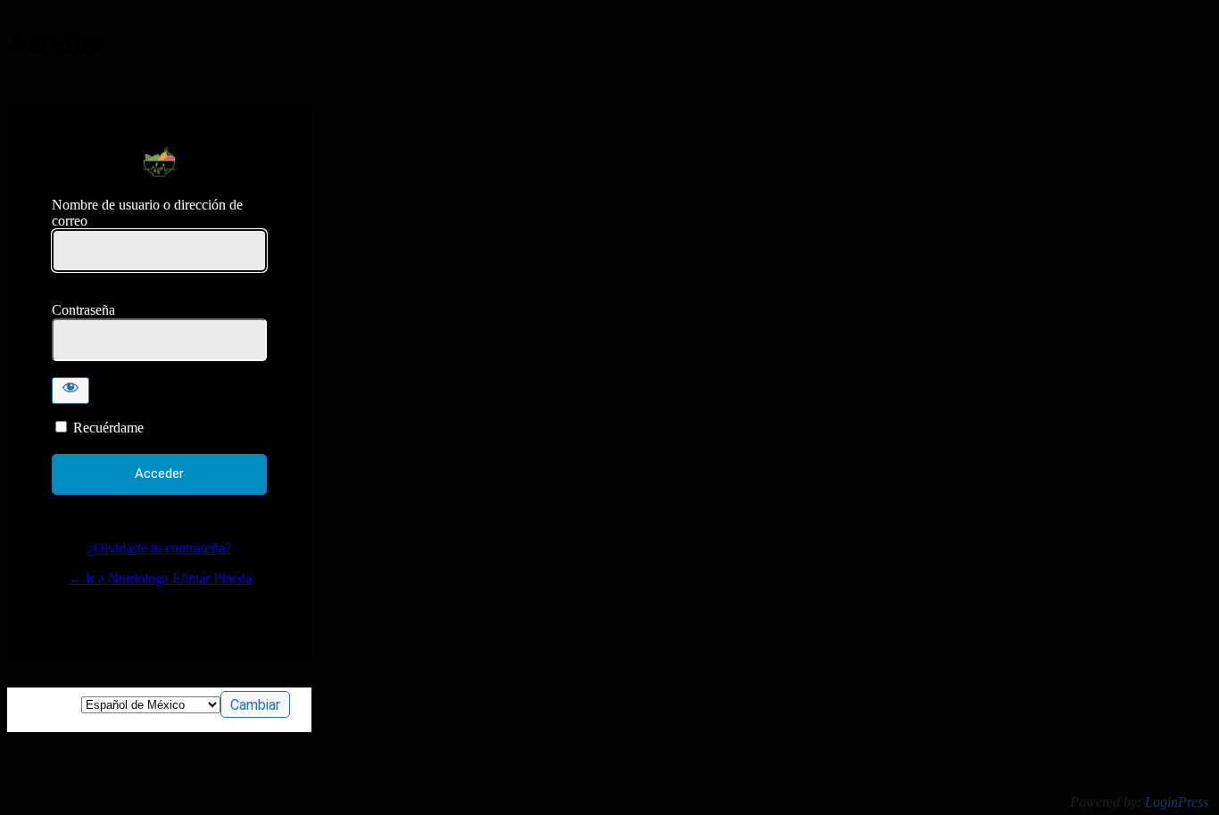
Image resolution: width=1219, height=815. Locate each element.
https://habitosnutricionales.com (159, 161)
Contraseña (83, 309)
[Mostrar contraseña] (70, 390)
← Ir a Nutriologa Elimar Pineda (160, 578)
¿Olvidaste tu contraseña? (159, 548)
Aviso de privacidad (160, 617)
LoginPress (1176, 802)
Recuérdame (108, 427)
